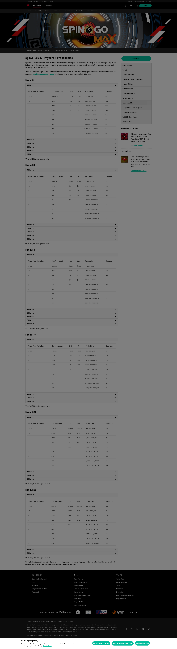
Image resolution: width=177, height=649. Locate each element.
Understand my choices (101, 643)
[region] (88, 643)
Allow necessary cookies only (123, 643)
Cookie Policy (47, 646)
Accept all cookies (142, 643)
